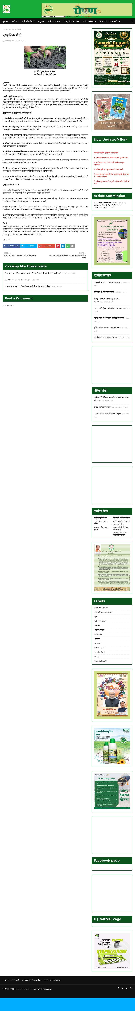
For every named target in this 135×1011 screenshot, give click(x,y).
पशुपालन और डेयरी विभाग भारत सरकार (120, 528)
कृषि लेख (97, 625)
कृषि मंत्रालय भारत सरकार (121, 521)
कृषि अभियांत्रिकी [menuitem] (28, 21)
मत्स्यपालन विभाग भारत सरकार (101, 528)
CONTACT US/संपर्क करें (11, 980)
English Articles (101, 608)
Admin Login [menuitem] (89, 21)
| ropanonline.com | (24, 989)
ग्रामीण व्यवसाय (99, 630)
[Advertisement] (112, 364)
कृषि (10, 29)
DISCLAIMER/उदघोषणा (53, 980)
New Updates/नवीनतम (103, 612)
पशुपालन (97, 639)
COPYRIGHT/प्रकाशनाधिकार (32, 980)
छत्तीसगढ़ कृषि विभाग (100, 518)
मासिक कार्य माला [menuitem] (54, 21)
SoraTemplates (17, 994)
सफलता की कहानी (100, 661)
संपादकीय (98, 657)
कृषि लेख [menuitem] (15, 21)
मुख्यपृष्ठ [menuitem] (5, 21)
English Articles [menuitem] (71, 21)
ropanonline (9, 41)
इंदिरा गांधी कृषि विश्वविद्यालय (121, 518)
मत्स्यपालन (98, 643)
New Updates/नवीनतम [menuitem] (110, 21)
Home (5, 29)
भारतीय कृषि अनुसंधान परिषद (100, 522)
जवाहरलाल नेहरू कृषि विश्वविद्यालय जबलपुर (119, 534)
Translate (88, 16)
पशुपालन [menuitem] (41, 21)
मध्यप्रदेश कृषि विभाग (117, 524)
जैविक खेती (98, 634)
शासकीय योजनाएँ (100, 652)
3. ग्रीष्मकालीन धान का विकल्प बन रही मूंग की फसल (111, 152)
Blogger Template (42, 994)
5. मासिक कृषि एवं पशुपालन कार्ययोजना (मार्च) (108, 164)
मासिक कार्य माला (100, 648)
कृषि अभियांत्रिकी (100, 621)
